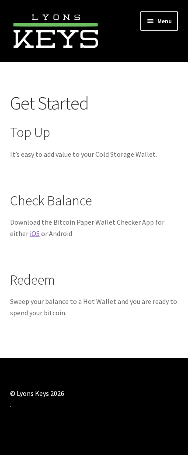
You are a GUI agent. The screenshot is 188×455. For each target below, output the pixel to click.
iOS (35, 233)
